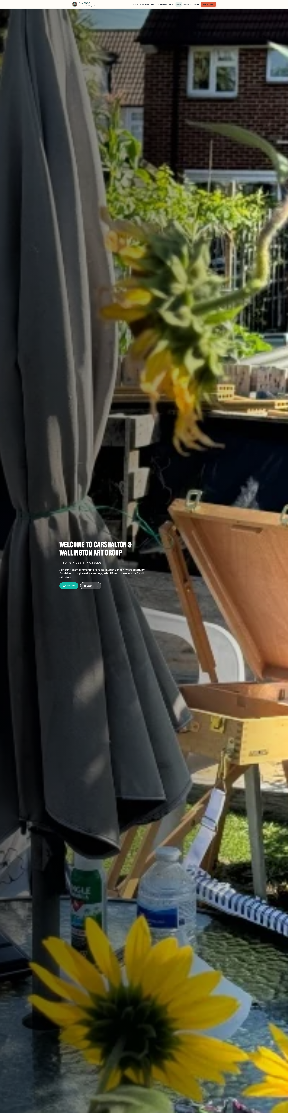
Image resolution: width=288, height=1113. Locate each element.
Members (187, 4)
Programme (144, 4)
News (178, 4)
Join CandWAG (208, 4)
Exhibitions (162, 4)
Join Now (70, 585)
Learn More (92, 586)
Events (153, 4)
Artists (171, 4)
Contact (196, 4)
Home (135, 4)
